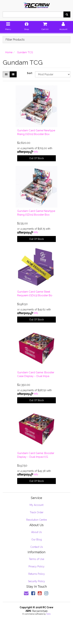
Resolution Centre (36, 519)
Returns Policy (36, 573)
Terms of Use (36, 559)
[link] (33, 593)
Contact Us (36, 547)
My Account (36, 505)
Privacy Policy (36, 566)
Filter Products (15, 39)
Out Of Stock (36, 158)
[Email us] (26, 593)
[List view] (13, 74)
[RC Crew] (36, 3)
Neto (48, 614)
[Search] (66, 14)
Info (36, 151)
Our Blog (36, 539)
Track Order (36, 512)
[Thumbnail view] (6, 74)
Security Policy (36, 581)
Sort (29, 73)
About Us (36, 532)
